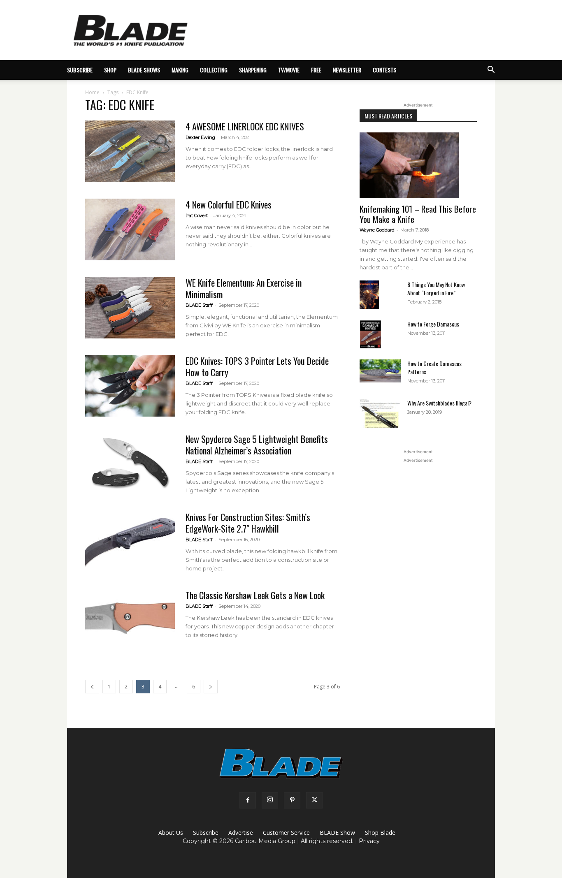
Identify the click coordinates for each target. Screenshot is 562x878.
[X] (314, 800)
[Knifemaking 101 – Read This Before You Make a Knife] (418, 165)
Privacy (369, 841)
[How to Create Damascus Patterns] (380, 370)
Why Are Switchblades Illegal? (439, 402)
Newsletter (347, 69)
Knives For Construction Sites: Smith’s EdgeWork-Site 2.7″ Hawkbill (248, 522)
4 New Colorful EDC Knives (229, 204)
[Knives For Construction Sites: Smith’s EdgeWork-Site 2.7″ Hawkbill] (130, 542)
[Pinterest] (292, 800)
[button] (491, 70)
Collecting (214, 69)
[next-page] (211, 686)
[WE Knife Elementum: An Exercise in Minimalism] (130, 307)
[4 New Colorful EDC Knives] (130, 229)
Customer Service (286, 832)
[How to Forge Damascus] (370, 334)
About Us (170, 832)
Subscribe (205, 832)
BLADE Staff (199, 305)
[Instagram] (270, 800)
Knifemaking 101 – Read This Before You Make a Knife (418, 213)
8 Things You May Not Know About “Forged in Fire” (436, 288)
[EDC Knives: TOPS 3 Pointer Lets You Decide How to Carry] (130, 386)
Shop (110, 69)
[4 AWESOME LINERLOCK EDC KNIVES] (130, 151)
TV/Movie (289, 69)
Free (316, 69)
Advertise (240, 832)
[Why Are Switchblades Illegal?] (380, 413)
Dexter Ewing (200, 137)
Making (180, 69)
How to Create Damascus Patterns (434, 367)
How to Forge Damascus (433, 324)
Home (92, 92)
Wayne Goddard (377, 230)
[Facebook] (247, 800)
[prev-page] (92, 686)
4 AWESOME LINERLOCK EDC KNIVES (245, 126)
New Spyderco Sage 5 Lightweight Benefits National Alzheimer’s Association (257, 444)
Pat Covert (197, 215)
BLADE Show (337, 832)
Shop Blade (380, 832)
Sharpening (253, 69)
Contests (384, 69)
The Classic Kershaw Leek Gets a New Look (255, 595)
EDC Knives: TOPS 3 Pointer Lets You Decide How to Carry (257, 366)
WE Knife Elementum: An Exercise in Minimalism (244, 288)
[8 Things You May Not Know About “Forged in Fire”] (369, 295)
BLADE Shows (144, 69)
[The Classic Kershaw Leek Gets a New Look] (130, 620)
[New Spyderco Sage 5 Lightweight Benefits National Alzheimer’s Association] (130, 464)
